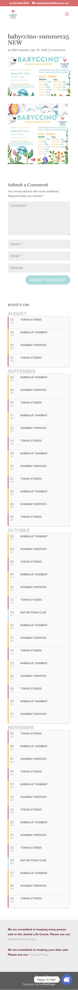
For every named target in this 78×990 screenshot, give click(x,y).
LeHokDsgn (47, 984)
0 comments (57, 50)
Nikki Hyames (20, 50)
